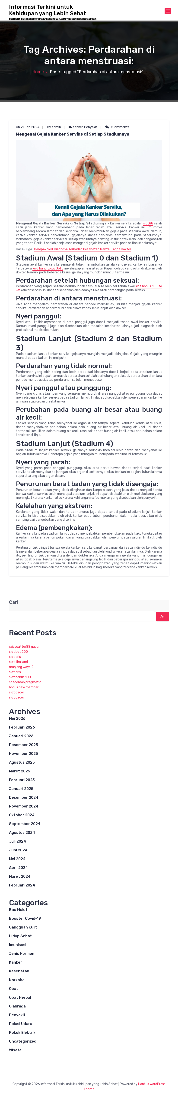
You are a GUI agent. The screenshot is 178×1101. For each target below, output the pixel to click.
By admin (54, 127)
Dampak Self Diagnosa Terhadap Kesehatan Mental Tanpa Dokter (82, 249)
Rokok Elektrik (22, 1032)
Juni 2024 (18, 850)
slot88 (148, 223)
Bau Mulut (18, 909)
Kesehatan (19, 971)
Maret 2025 (19, 771)
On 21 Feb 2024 (27, 127)
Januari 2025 (21, 788)
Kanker (78, 127)
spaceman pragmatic (25, 682)
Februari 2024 (22, 885)
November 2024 (23, 806)
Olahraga (17, 1006)
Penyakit (91, 127)
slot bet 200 (18, 652)
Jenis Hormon (21, 953)
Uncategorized (22, 1041)
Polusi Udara (20, 1024)
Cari (13, 602)
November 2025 (23, 753)
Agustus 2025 (22, 762)
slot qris (15, 657)
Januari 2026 (21, 736)
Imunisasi (17, 945)
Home (38, 71)
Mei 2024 (17, 859)
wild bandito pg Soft (47, 268)
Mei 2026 (17, 718)
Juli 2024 (17, 841)
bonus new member (23, 687)
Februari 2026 (22, 727)
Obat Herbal (20, 997)
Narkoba (17, 980)
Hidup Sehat (20, 936)
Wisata (15, 1050)
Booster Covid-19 (25, 918)
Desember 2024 (23, 797)
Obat (13, 988)
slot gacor (16, 692)
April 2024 (18, 867)
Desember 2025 (23, 745)
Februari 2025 (22, 780)
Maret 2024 (19, 876)
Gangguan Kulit (23, 927)
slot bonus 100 (20, 677)
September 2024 (24, 824)
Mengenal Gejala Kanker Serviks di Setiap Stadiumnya (72, 134)
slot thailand (18, 662)
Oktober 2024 (22, 815)
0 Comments (119, 127)
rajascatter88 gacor (24, 647)
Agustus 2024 (22, 832)
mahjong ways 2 (21, 667)
